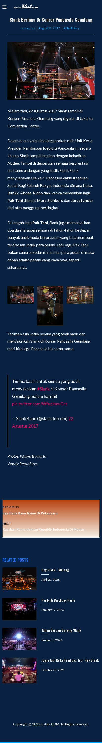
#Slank (43, 388)
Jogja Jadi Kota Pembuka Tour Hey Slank (70, 660)
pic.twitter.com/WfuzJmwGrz (39, 403)
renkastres (28, 28)
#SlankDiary (71, 28)
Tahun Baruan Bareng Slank (61, 630)
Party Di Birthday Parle (58, 600)
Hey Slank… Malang (55, 569)
